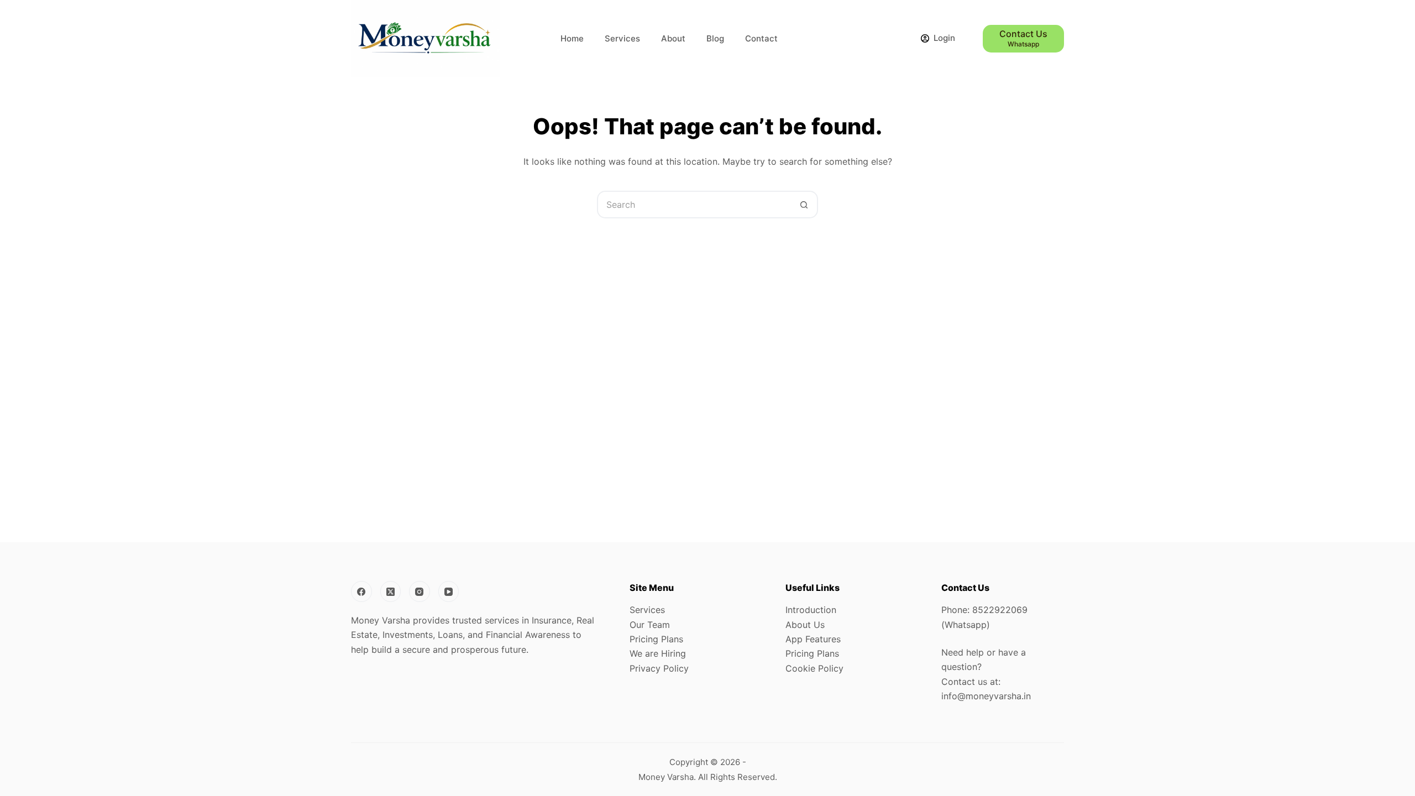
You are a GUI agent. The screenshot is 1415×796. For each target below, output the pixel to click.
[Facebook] (361, 591)
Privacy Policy (659, 668)
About (673, 38)
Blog (715, 38)
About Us (805, 624)
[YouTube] (448, 591)
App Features (813, 639)
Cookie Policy (814, 668)
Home (572, 38)
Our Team (650, 624)
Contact (761, 38)
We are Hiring (658, 653)
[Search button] (804, 204)
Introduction (810, 609)
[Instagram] (419, 591)
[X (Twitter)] (390, 591)
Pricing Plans (656, 639)
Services (622, 38)
